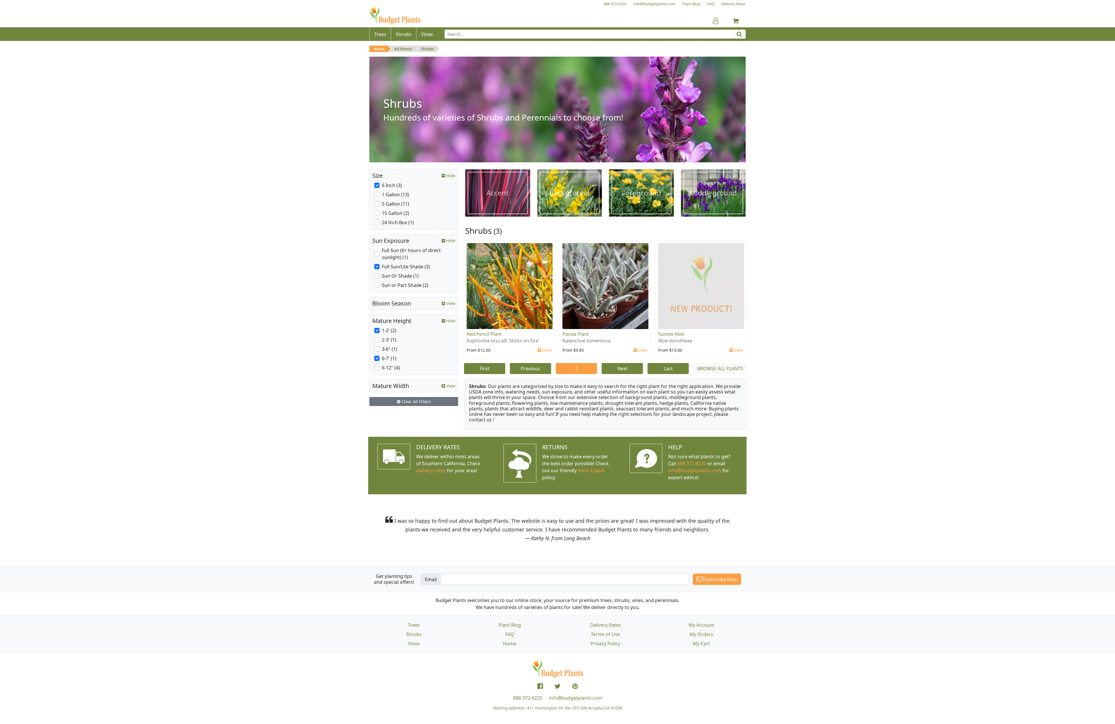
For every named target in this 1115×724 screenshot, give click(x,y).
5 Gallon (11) (395, 204)
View (546, 350)
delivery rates (431, 470)
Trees (414, 625)
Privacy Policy (605, 643)
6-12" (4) (391, 367)
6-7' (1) (389, 358)
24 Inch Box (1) (398, 222)
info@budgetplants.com (575, 698)
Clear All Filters (415, 401)
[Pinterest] (575, 686)
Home (379, 48)
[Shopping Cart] (735, 21)
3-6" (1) (389, 349)
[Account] (716, 21)
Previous (530, 368)
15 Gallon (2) (395, 213)
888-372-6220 (691, 463)
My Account (701, 625)
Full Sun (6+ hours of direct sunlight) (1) (411, 254)
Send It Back (591, 470)
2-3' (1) (389, 340)
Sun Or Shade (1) (400, 276)
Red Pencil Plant (484, 334)
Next (622, 368)
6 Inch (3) (392, 185)
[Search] (739, 34)
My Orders (701, 634)
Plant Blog (510, 625)
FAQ (509, 634)
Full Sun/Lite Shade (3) (406, 266)
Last (668, 368)
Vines (414, 643)
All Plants (403, 48)
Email (431, 579)
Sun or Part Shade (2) (405, 285)
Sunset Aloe (671, 334)
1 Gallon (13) (395, 194)
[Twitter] (557, 686)
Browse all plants (720, 368)
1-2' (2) (389, 330)
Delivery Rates (605, 625)
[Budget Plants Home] (395, 16)
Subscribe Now (720, 579)
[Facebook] (540, 686)
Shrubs (427, 48)
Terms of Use (605, 634)
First (485, 368)
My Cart (701, 643)
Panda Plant (575, 334)
